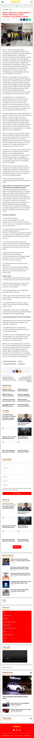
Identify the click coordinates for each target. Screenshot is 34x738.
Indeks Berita (27, 735)
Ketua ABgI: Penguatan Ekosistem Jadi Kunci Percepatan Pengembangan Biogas (8, 418)
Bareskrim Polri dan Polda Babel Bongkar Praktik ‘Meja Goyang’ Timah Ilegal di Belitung (9, 437)
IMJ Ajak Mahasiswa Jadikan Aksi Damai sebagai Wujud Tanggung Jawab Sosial (24, 390)
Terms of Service (19, 735)
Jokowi (5, 638)
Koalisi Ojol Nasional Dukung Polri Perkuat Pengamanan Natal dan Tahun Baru (23, 451)
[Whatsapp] (30, 19)
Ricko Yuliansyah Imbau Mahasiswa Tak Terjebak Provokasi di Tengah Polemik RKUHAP (8, 451)
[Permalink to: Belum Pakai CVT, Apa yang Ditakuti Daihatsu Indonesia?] (5, 704)
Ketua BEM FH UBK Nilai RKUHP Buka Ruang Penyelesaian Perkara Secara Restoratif (8, 405)
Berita (3, 20)
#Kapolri (5, 618)
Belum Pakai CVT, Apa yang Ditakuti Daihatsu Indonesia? (20, 704)
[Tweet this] (24, 19)
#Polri (5, 612)
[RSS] (20, 371)
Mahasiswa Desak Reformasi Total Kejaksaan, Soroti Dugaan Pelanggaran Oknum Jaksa (9, 390)
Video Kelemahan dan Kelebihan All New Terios (15, 697)
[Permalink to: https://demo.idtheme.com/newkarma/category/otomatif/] (31, 673)
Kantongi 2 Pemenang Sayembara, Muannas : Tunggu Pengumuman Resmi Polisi (21, 559)
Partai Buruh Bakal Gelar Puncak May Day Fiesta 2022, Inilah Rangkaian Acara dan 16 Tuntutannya (21, 574)
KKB (4, 641)
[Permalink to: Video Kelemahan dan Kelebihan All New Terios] (17, 685)
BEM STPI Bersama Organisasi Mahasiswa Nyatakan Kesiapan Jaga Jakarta (8, 395)
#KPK (4, 631)
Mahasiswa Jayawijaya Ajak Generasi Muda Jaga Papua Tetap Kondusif (24, 395)
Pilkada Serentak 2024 (9, 628)
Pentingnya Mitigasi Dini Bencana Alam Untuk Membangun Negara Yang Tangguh (21, 582)
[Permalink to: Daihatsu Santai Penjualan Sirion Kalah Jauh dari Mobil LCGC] (5, 710)
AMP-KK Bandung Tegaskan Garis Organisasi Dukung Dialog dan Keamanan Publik (24, 400)
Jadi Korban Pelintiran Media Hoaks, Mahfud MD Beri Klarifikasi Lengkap (19, 568)
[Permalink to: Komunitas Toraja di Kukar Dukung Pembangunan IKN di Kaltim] (5, 592)
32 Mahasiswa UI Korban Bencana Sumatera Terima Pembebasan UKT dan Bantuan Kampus (9, 400)
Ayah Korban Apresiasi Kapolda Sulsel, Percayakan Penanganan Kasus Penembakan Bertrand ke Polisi (24, 424)
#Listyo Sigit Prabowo (9, 622)
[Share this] (21, 19)
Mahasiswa (22, 364)
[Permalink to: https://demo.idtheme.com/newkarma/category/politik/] (31, 718)
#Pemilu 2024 (7, 615)
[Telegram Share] (27, 19)
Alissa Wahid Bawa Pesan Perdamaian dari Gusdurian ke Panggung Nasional (25, 378)
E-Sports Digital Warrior (9, 364)
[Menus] (2, 2)
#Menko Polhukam (8, 634)
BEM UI (20, 361)
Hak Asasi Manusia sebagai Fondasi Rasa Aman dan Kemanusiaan (9, 378)
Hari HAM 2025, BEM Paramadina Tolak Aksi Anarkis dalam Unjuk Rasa (24, 405)
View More (17, 547)
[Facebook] (14, 371)
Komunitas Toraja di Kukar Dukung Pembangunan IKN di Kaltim (20, 590)
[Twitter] (17, 371)
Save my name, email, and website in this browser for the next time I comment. (17, 489)
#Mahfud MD (7, 625)
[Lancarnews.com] (17, 2)
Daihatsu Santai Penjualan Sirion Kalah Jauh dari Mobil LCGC (21, 710)
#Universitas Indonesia (9, 361)
